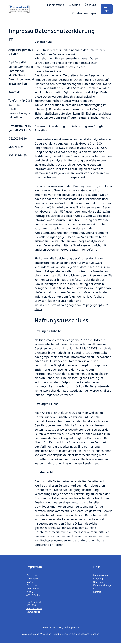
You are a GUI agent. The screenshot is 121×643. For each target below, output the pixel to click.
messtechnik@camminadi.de (34, 610)
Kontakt (106, 9)
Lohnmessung (100, 575)
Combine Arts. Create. (64, 633)
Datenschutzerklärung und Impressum (60, 627)
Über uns (98, 581)
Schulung (98, 578)
